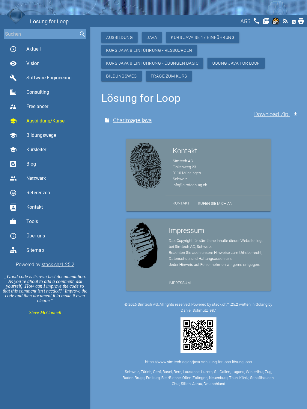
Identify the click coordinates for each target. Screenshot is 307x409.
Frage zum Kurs (169, 76)
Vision (25, 63)
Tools (24, 221)
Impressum (180, 283)
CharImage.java (132, 120)
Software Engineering (41, 77)
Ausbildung (119, 37)
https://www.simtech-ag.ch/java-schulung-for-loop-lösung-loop (198, 362)
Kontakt (26, 207)
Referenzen (30, 192)
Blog (31, 164)
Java (152, 37)
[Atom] (294, 23)
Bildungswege (33, 135)
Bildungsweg (121, 76)
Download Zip (272, 114)
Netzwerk (28, 178)
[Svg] (276, 23)
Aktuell (25, 49)
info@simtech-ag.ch (190, 185)
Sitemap (35, 250)
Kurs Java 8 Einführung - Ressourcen (149, 50)
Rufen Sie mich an (215, 203)
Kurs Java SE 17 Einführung (202, 37)
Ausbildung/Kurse (37, 121)
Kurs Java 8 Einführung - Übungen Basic (152, 63)
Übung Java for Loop (236, 63)
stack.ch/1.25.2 (58, 264)
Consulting (29, 92)
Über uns (27, 236)
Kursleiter (28, 149)
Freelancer (29, 106)
